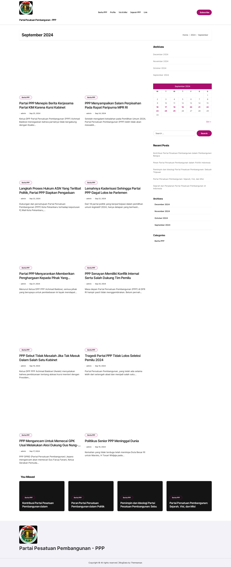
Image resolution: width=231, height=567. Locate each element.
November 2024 (160, 61)
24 (166, 111)
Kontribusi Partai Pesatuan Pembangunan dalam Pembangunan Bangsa (182, 154)
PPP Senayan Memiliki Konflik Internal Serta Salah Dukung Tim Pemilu (112, 276)
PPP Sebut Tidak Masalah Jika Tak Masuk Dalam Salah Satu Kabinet (49, 358)
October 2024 (159, 68)
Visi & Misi (123, 12)
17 (166, 107)
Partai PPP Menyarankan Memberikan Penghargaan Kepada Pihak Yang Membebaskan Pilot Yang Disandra (46, 278)
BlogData (123, 562)
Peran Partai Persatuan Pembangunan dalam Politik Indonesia (182, 162)
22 (207, 107)
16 (157, 107)
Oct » (208, 121)
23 (157, 111)
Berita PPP (102, 12)
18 (174, 107)
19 (183, 107)
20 (191, 107)
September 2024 (161, 75)
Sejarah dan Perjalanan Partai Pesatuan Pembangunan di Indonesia (179, 187)
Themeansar (136, 562)
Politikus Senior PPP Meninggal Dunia (112, 441)
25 (174, 111)
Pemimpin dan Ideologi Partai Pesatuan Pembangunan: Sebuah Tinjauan (182, 170)
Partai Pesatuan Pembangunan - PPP (37, 20)
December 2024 (160, 54)
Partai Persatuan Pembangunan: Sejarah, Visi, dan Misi (178, 179)
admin (23, 113)
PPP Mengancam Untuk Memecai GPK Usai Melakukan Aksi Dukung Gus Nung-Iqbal (48, 445)
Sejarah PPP (135, 12)
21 (199, 107)
